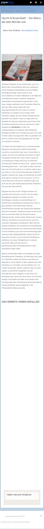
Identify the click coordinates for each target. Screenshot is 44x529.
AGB (27, 522)
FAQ (24, 522)
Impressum (18, 522)
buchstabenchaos (30, 30)
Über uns (10, 522)
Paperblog (8, 516)
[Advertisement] (22, 397)
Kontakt (3, 522)
